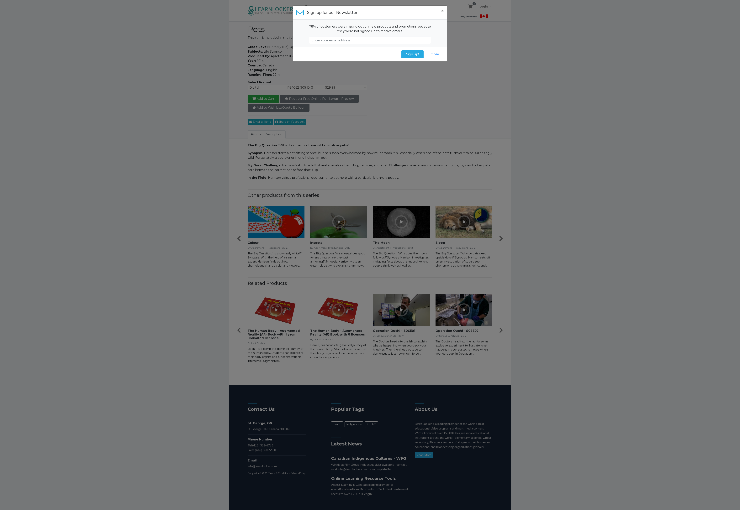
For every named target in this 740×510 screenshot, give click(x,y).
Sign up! (412, 54)
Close (435, 54)
